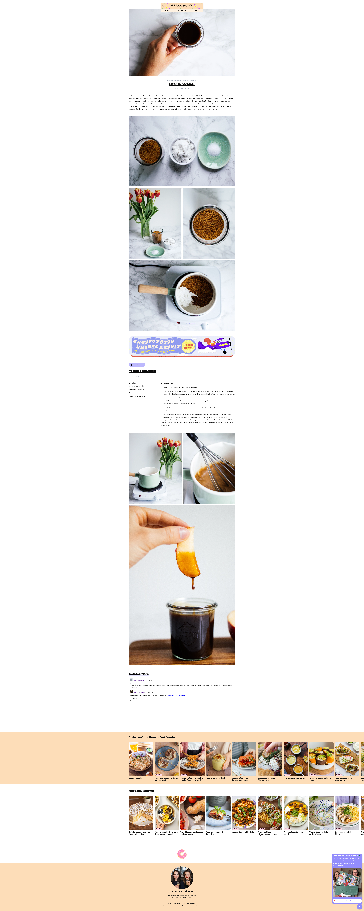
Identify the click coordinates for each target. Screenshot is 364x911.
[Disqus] (182, 701)
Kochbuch (182, 10)
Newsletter (166, 906)
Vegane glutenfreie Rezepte (189, 80)
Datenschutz (199, 906)
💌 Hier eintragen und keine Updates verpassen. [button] (347, 901)
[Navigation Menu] (200, 6)
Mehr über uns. (188, 897)
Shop (196, 10)
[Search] (164, 6)
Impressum (191, 906)
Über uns (184, 906)
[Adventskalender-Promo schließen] (359, 906)
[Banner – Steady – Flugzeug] (182, 346)
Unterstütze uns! (175, 906)
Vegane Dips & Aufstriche (174, 80)
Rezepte (167, 10)
